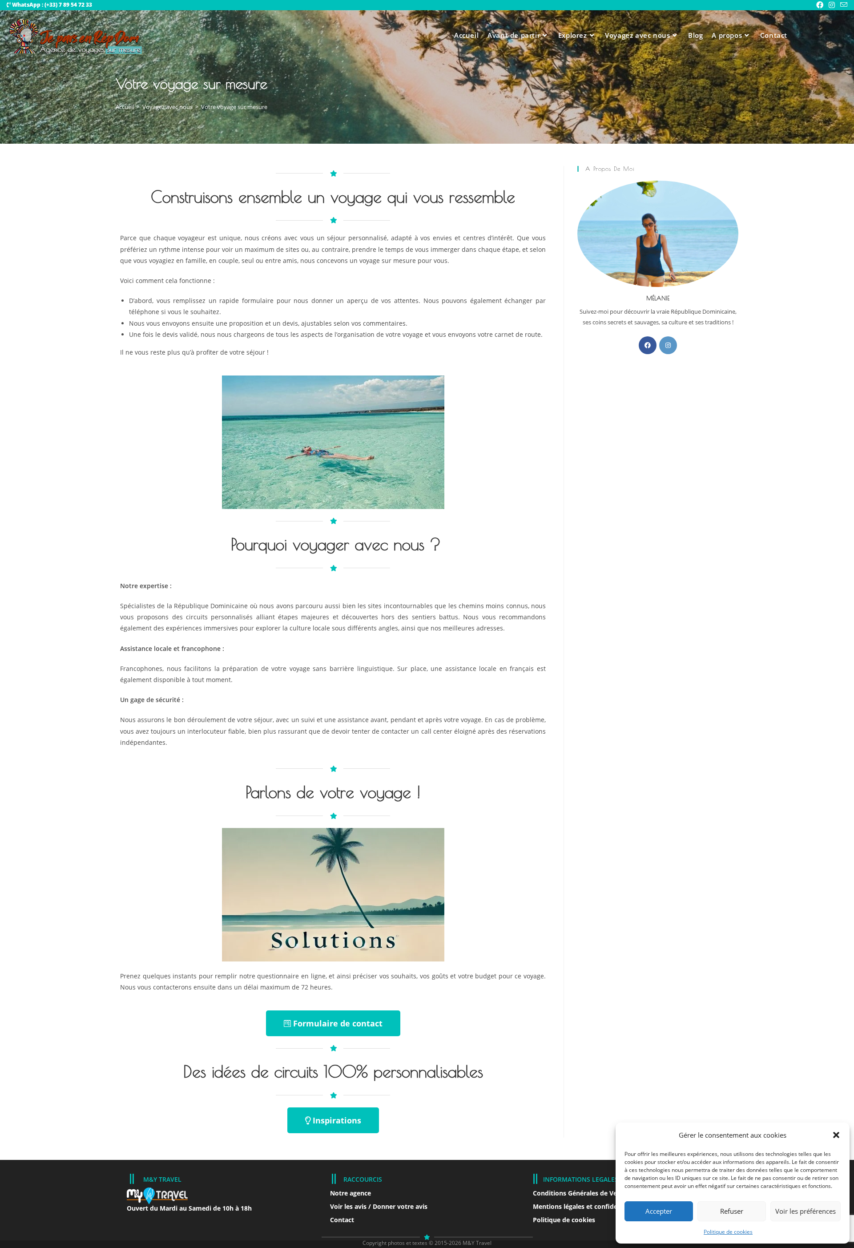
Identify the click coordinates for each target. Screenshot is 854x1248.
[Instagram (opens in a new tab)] (832, 4)
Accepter (658, 1211)
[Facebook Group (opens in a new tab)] (820, 4)
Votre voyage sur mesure (234, 107)
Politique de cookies (728, 1232)
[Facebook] (648, 345)
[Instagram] (668, 345)
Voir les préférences (805, 1211)
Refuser (731, 1211)
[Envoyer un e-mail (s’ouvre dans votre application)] (842, 4)
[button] (836, 1135)
